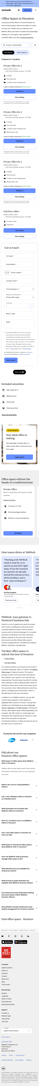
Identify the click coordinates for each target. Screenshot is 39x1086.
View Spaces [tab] (8, 52)
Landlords (5, 996)
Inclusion (5, 973)
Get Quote (18, 533)
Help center (6, 1018)
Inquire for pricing (9, 500)
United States (24, 930)
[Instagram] (15, 936)
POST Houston (23, 708)
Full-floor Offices (10, 663)
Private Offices (9, 658)
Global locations (7, 967)
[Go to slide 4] (21, 607)
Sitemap (28, 1060)
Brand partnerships (8, 1004)
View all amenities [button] (9, 415)
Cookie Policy (20, 1055)
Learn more (17, 5)
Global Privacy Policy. (24, 354)
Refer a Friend (6, 999)
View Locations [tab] (22, 52)
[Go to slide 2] (18, 607)
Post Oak (32, 705)
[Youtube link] (2, 936)
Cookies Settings (7, 1060)
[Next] (4, 4)
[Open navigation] (35, 10)
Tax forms (5, 1021)
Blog (3, 982)
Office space (14, 930)
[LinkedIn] (28, 936)
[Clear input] (29, 45)
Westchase (10, 708)
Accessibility (19, 1060)
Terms (12, 348)
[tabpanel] (19, 149)
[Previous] (2, 4)
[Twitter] (22, 936)
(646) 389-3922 (7, 1042)
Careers (4, 976)
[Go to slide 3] (20, 607)
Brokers (4, 993)
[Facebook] (9, 936)
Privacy (4, 1055)
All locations (6, 1037)
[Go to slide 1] (17, 607)
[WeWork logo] (6, 10)
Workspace (4, 930)
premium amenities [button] (26, 37)
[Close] (36, 3)
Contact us (5, 1013)
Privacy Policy (27, 348)
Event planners (7, 1001)
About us (5, 970)
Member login (6, 1016)
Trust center (6, 984)
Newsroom (5, 979)
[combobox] (7, 272)
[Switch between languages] (19, 10)
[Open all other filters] (34, 45)
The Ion (4, 708)
